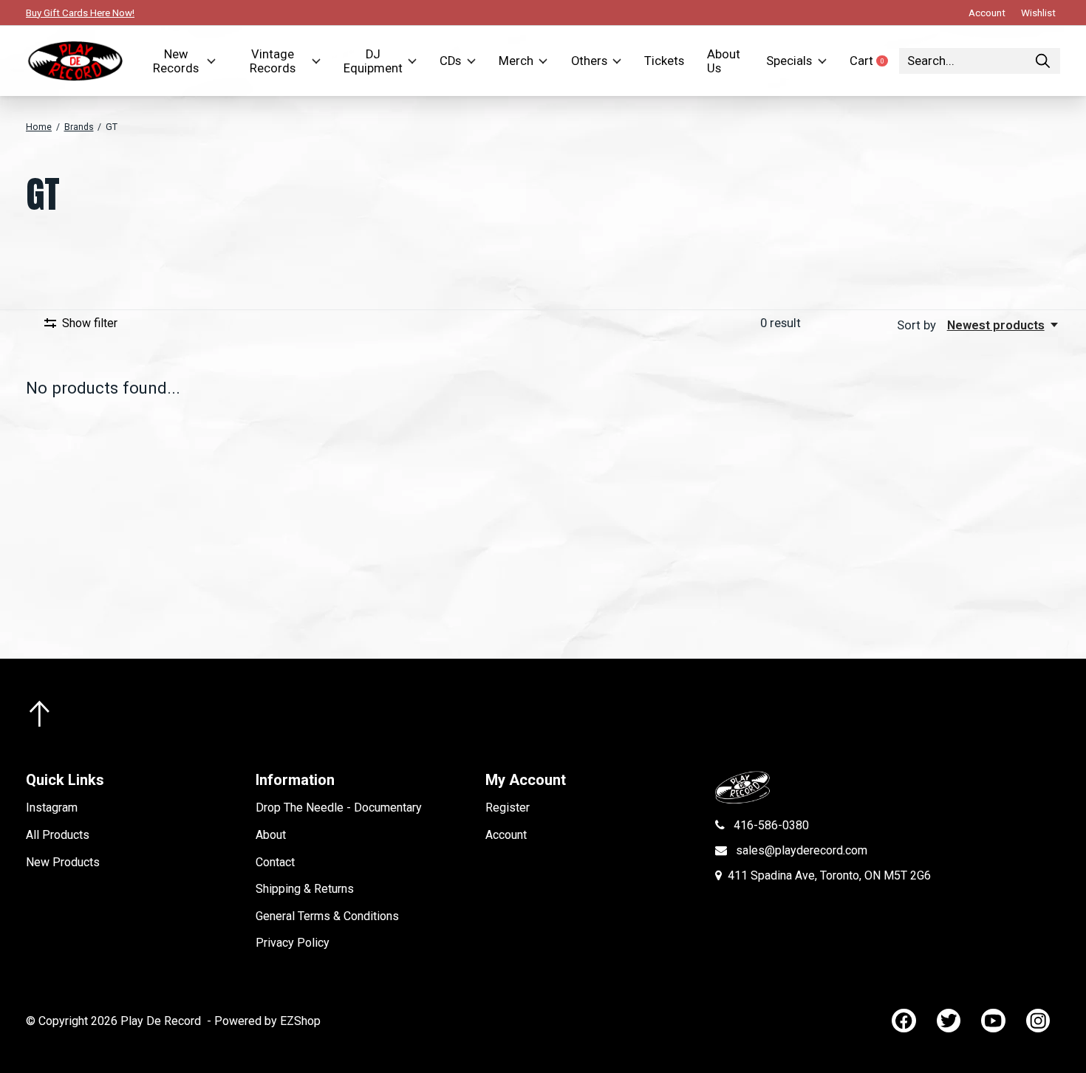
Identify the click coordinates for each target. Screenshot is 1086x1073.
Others (589, 61)
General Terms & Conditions (327, 916)
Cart (874, 61)
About (271, 835)
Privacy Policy (292, 943)
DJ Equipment (373, 61)
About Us (723, 61)
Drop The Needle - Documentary (339, 808)
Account (506, 835)
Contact (275, 862)
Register (507, 808)
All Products (57, 835)
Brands (79, 127)
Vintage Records (273, 61)
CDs (450, 61)
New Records (176, 61)
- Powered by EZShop (264, 1021)
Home (39, 127)
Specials (789, 61)
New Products (63, 862)
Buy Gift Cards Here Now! (80, 12)
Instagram (52, 808)
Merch (516, 61)
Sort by (918, 325)
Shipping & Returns (305, 889)
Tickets (664, 61)
